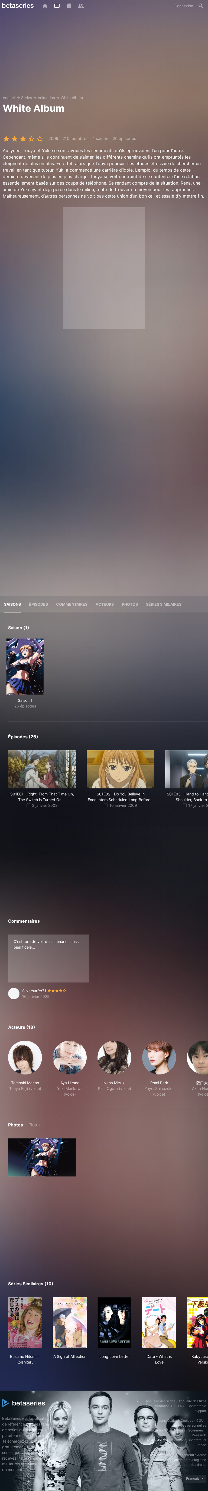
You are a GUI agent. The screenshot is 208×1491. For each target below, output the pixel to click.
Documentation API (161, 1406)
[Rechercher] (201, 6)
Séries (26, 97)
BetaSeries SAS (159, 1430)
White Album (72, 97)
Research (199, 1435)
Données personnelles (189, 1425)
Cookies (187, 1420)
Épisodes (38, 604)
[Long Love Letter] (114, 1322)
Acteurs (105, 604)
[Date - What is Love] (159, 1322)
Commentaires (71, 604)
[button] (25, 1069)
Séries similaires (163, 604)
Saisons (12, 604)
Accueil (9, 97)
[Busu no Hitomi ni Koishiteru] (25, 1322)
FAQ (181, 1406)
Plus (32, 1125)
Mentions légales (164, 1420)
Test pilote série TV (161, 1440)
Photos (130, 604)
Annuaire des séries (160, 1401)
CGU (200, 1420)
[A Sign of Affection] (70, 1322)
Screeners (196, 1430)
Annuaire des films (192, 1401)
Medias (179, 1430)
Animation (46, 97)
